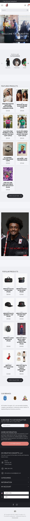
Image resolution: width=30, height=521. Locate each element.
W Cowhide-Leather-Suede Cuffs (8, 159)
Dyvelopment (15, 517)
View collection (14, 196)
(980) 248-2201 (8, 468)
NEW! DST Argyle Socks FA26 (8, 367)
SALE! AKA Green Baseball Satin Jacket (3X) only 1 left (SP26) (22, 133)
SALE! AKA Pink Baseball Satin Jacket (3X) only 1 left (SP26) (8, 133)
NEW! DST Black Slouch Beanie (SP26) (22, 106)
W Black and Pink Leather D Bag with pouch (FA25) (7, 185)
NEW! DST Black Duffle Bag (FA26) (8, 290)
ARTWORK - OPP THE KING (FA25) (22, 159)
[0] (28, 5)
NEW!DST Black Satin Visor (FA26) (21, 290)
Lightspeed (12, 516)
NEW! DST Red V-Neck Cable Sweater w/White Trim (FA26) (21, 341)
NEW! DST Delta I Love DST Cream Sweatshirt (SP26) (21, 368)
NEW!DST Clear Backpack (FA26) (8, 339)
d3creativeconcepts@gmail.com (13, 473)
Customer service (15, 443)
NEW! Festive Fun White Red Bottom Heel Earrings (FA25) (8, 106)
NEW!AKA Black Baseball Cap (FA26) (8, 315)
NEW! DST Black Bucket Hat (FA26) (21, 315)
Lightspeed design (20, 516)
